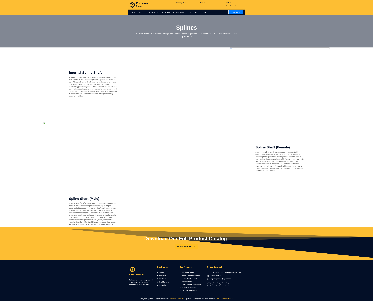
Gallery (193, 12)
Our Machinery (180, 12)
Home (133, 12)
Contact (203, 12)
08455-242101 (212, 5)
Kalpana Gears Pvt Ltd (176, 299)
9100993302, (204, 5)
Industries (165, 12)
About (141, 12)
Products (151, 12)
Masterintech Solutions (224, 299)
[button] (152, 12)
